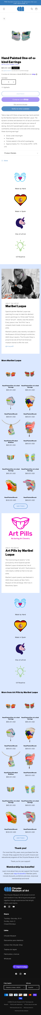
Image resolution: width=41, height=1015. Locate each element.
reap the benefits (20, 873)
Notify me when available (20, 109)
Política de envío (28, 1007)
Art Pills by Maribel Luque (10, 64)
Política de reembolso (16, 1004)
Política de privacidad (30, 1004)
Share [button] (6, 160)
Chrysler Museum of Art (18, 1002)
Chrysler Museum (10, 936)
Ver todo (21, 506)
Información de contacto (21, 1010)
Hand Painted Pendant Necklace (11, 441)
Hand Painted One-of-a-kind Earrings (11, 386)
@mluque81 (9, 346)
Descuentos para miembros (13, 940)
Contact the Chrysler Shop (13, 945)
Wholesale (7, 958)
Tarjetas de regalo (10, 949)
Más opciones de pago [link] (20, 104)
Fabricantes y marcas (11, 954)
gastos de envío (8, 70)
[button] (4, 9)
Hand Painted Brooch (10, 414)
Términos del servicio (16, 1007)
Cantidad (4, 78)
